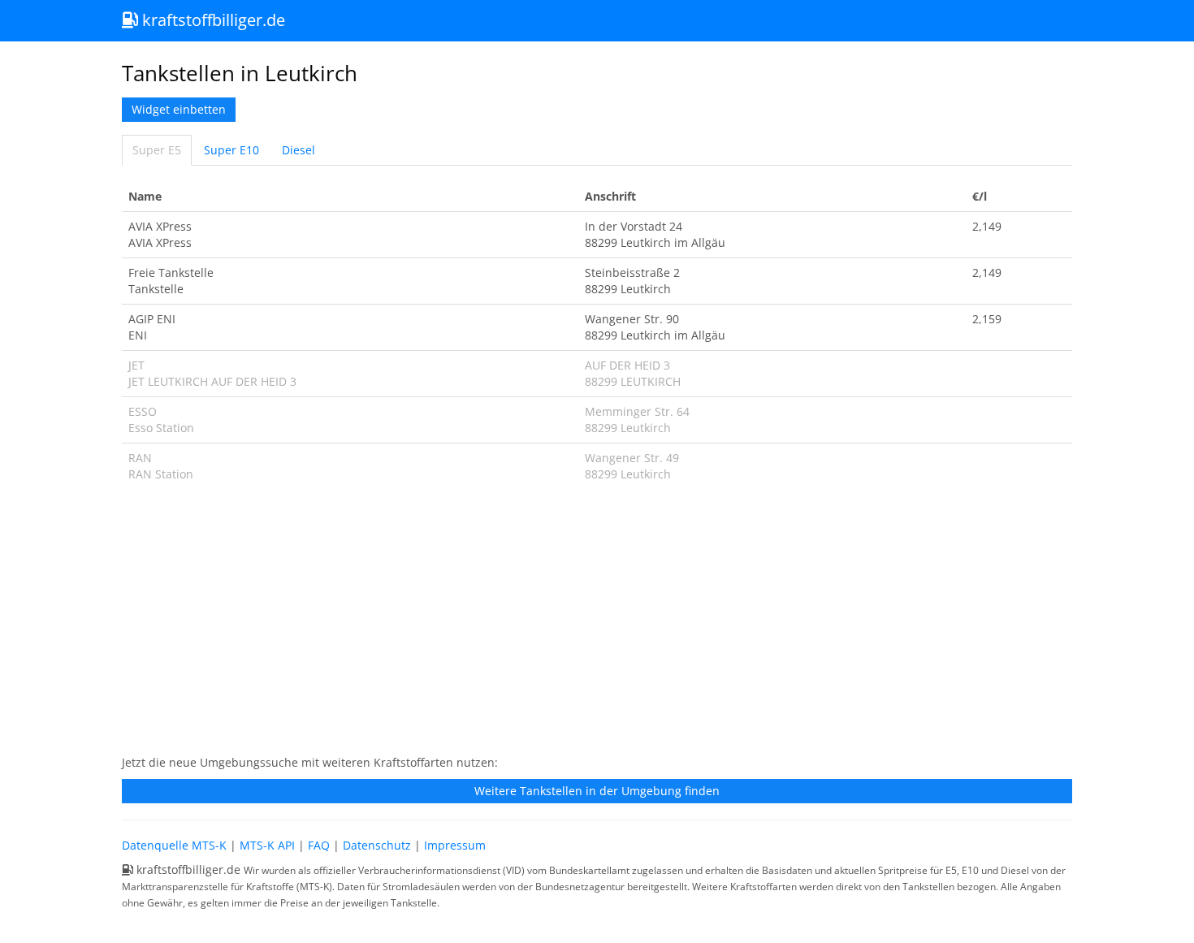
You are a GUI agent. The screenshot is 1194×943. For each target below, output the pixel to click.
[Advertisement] (597, 627)
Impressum (455, 845)
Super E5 (156, 150)
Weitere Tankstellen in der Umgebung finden (597, 790)
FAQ (319, 845)
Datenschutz (377, 845)
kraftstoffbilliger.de (211, 20)
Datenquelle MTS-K (174, 845)
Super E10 (231, 150)
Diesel (298, 150)
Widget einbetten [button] (179, 109)
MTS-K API (267, 845)
